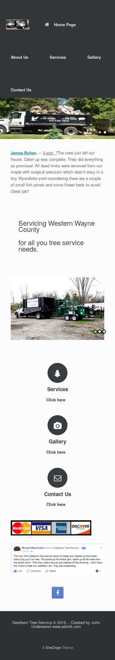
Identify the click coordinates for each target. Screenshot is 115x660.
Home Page (65, 24)
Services (58, 57)
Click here (56, 400)
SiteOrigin (53, 647)
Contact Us (21, 90)
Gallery (94, 57)
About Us (19, 57)
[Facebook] (57, 592)
